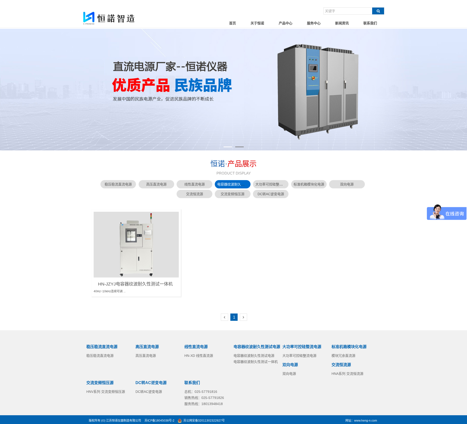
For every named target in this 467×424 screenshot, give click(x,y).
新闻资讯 (342, 23)
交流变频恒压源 (232, 194)
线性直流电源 (194, 184)
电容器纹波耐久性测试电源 (237, 184)
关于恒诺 (257, 23)
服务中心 (314, 23)
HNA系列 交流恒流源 (347, 374)
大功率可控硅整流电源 (272, 184)
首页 (232, 23)
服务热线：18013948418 (203, 404)
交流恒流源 (194, 194)
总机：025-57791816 (200, 392)
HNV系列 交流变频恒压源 (105, 392)
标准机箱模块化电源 (309, 184)
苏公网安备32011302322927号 (204, 420)
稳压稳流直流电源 (118, 184)
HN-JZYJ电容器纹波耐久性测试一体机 (135, 284)
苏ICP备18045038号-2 (159, 420)
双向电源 (347, 184)
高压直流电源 (156, 184)
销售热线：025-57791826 (204, 398)
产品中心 (285, 23)
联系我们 (370, 23)
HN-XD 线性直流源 (198, 356)
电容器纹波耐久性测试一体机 (256, 362)
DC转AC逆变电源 (271, 194)
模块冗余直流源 (343, 356)
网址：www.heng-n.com (361, 420)
